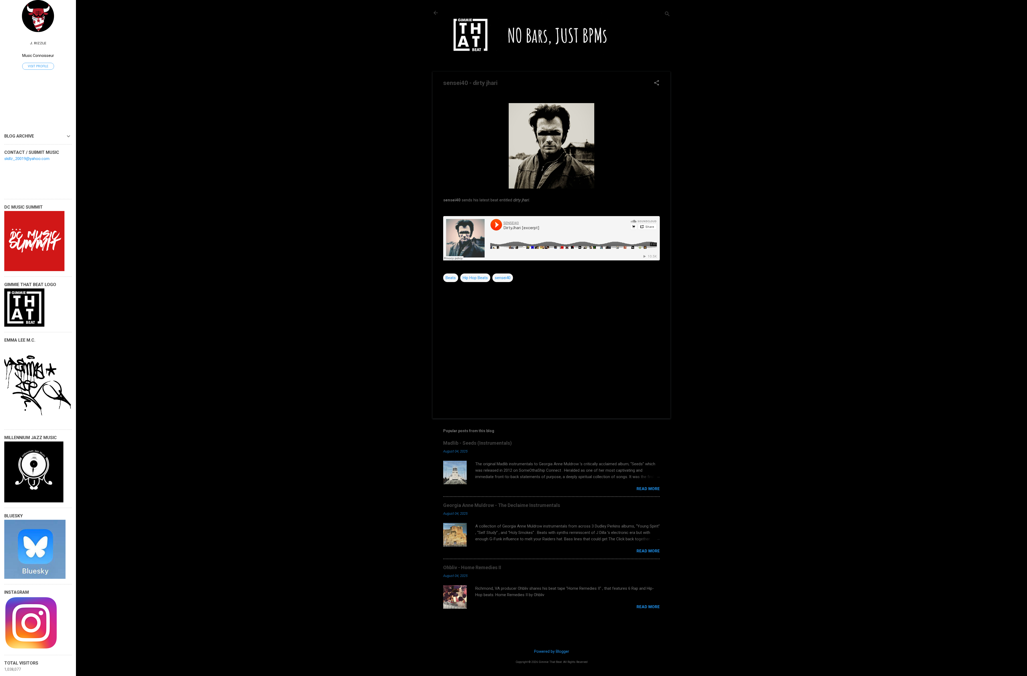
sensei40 (503, 277)
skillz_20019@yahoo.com (26, 158)
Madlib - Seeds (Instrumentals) (477, 443)
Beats (451, 277)
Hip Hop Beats (475, 277)
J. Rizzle (38, 43)
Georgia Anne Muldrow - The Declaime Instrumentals (501, 505)
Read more (648, 488)
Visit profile (38, 66)
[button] (656, 83)
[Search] (667, 14)
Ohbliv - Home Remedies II (472, 567)
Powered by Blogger (551, 651)
